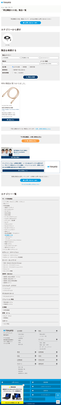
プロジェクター (9, 224)
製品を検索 (31, 77)
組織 (19, 340)
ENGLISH (41, 360)
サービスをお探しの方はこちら (30, 184)
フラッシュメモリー (10, 229)
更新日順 (32, 67)
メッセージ (21, 336)
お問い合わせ (31, 23)
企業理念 (20, 338)
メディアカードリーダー (11, 245)
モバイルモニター (9, 209)
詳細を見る (11, 119)
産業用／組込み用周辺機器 (10, 280)
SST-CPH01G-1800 (7, 108)
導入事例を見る (31, 141)
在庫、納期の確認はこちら (43, 129)
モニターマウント (9, 226)
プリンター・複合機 (10, 220)
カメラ (6, 222)
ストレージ (6, 269)
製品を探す (42, 334)
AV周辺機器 (7, 310)
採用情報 (41, 352)
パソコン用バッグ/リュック (10, 249)
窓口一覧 (20, 367)
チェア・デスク (8, 316)
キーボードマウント (10, 227)
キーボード (7, 211)
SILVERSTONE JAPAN (7, 105)
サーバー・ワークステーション (11, 265)
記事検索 (19, 360)
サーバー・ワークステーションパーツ (13, 267)
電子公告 (20, 344)
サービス (41, 339)
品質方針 (46, 390)
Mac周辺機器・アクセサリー (12, 233)
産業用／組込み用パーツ (10, 278)
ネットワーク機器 (8, 271)
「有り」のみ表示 (18, 73)
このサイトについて (46, 386)
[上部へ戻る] (58, 402)
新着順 (25, 67)
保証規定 (20, 371)
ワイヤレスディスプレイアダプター (14, 240)
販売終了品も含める (19, 70)
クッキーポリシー (45, 394)
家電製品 (6, 318)
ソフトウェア (7, 288)
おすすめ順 (16, 67)
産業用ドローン (8, 282)
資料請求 (41, 364)
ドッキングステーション (11, 216)
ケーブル (7, 45)
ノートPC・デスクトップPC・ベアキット (14, 201)
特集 (18, 356)
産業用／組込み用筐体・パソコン (12, 276)
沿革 (19, 342)
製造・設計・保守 (44, 345)
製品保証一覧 (21, 369)
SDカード (7, 231)
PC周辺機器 (7, 205)
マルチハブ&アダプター (11, 218)
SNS (40, 356)
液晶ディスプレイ (9, 207)
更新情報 (46, 382)
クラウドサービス (8, 290)
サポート (19, 364)
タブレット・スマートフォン (11, 255)
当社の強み (21, 334)
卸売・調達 (42, 343)
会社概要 (19, 331)
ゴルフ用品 (6, 323)
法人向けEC (43, 349)
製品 (40, 331)
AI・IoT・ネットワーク (45, 347)
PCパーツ (6, 203)
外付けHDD (8, 213)
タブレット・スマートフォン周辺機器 (13, 257)
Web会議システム (8, 302)
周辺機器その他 (9, 235)
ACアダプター (9, 236)
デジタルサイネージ (9, 296)
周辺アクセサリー (9, 241)
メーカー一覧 (43, 336)
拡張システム (8, 243)
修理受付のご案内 (22, 373)
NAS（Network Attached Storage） (13, 263)
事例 (18, 352)
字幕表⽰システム (8, 304)
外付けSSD (8, 214)
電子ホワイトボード (10, 247)
